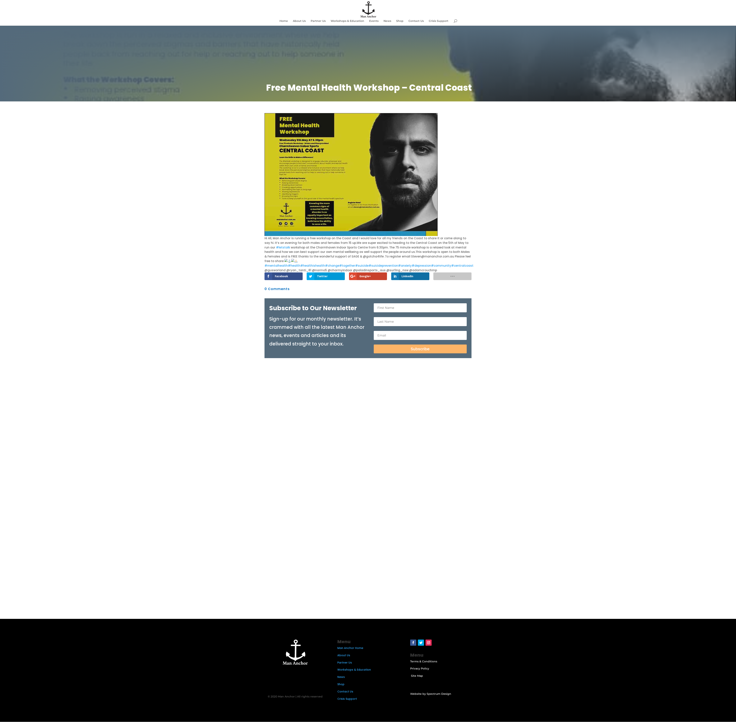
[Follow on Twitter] (421, 643)
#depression (421, 266)
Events (374, 21)
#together (347, 266)
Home (283, 21)
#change (332, 266)
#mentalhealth (276, 266)
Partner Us (318, 21)
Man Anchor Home (350, 648)
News (387, 21)
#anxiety (405, 266)
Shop (399, 21)
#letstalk (283, 247)
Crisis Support (438, 21)
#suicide (362, 266)
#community (441, 266)
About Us (299, 21)
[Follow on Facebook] (413, 643)
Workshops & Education (347, 21)
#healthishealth (312, 266)
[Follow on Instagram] (429, 643)
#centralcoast (462, 266)
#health (294, 266)
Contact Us (416, 21)
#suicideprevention (383, 266)
